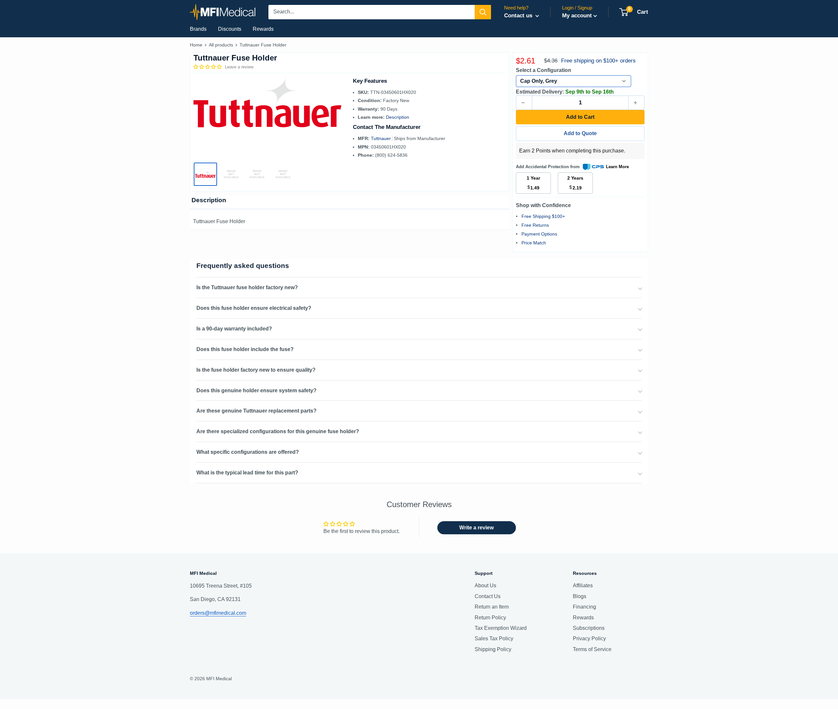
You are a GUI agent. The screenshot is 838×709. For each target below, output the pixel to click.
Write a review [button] (476, 527)
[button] (208, 66)
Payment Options (539, 234)
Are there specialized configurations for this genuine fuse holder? (277, 431)
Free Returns (535, 225)
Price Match (533, 242)
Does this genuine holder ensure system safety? (256, 390)
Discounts (229, 29)
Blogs (579, 596)
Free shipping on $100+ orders (598, 61)
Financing (584, 607)
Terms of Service (592, 649)
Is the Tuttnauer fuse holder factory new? (247, 287)
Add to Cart (580, 117)
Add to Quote (580, 133)
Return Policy (490, 617)
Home (196, 44)
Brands (198, 29)
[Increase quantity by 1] (636, 103)
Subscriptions (589, 628)
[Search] (483, 12)
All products (221, 44)
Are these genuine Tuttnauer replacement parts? (256, 411)
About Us (485, 585)
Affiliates (583, 585)
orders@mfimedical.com (218, 613)
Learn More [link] (617, 166)
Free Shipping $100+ (543, 216)
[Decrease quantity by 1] (524, 103)
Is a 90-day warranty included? (234, 328)
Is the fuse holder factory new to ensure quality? (256, 370)
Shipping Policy (493, 649)
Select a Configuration (543, 70)
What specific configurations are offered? (247, 452)
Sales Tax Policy (494, 638)
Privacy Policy (589, 638)
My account (577, 15)
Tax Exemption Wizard (501, 628)
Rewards (263, 29)
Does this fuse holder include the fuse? (245, 349)
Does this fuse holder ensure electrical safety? (253, 308)
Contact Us (488, 596)
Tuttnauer (381, 138)
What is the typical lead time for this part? (247, 472)
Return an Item (492, 607)
